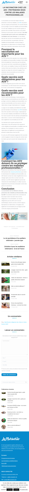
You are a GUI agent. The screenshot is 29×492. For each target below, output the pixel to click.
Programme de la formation (8, 458)
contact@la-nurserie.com (10, 479)
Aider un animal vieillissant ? (18, 286)
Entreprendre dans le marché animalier (18, 295)
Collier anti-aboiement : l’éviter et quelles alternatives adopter (19, 278)
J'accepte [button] (9, 489)
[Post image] (5, 264)
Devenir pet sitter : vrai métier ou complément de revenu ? (15, 413)
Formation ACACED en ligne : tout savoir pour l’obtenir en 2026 (16, 406)
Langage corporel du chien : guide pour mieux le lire (19, 271)
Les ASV (20, 109)
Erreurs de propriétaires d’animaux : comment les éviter (18, 304)
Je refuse (16, 489)
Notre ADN (3, 463)
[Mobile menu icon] (27, 2)
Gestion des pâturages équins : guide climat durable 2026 (18, 263)
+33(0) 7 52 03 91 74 (12, 477)
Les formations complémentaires (9, 460)
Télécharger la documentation (8, 466)
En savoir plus (24, 489)
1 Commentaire (14, 228)
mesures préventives (16, 172)
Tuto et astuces (11, 226)
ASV (20, 22)
